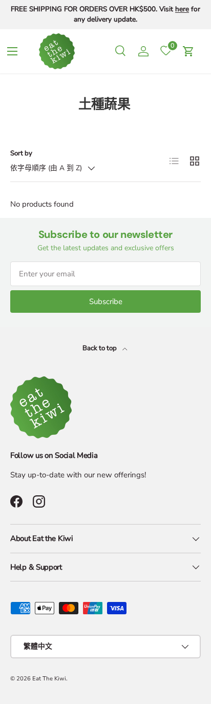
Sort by (21, 153)
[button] (188, 51)
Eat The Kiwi (49, 678)
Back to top (100, 348)
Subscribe (105, 301)
